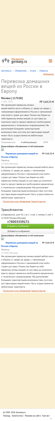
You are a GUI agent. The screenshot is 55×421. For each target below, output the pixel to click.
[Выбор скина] (50, 419)
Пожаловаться (8, 142)
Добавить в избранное (18, 231)
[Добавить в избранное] (3, 153)
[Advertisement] (27, 27)
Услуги (33, 70)
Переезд (43, 70)
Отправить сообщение (18, 226)
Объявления (17, 59)
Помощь (6, 415)
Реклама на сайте (33, 415)
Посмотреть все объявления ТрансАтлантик (24, 201)
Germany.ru (6, 70)
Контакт (46, 415)
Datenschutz (17, 415)
